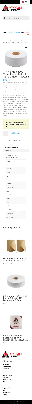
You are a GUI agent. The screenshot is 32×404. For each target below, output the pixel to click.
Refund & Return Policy (9, 379)
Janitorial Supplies (11, 41)
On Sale (5, 394)
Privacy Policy (6, 377)
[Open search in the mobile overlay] (16, 18)
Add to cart (16, 133)
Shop (4, 390)
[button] (26, 47)
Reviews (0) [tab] (8, 150)
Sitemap (20, 403)
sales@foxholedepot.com (13, 32)
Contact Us (6, 368)
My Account (6, 364)
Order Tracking (7, 366)
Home (4, 41)
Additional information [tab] (11, 147)
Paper (18, 41)
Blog (4, 381)
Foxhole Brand (7, 392)
